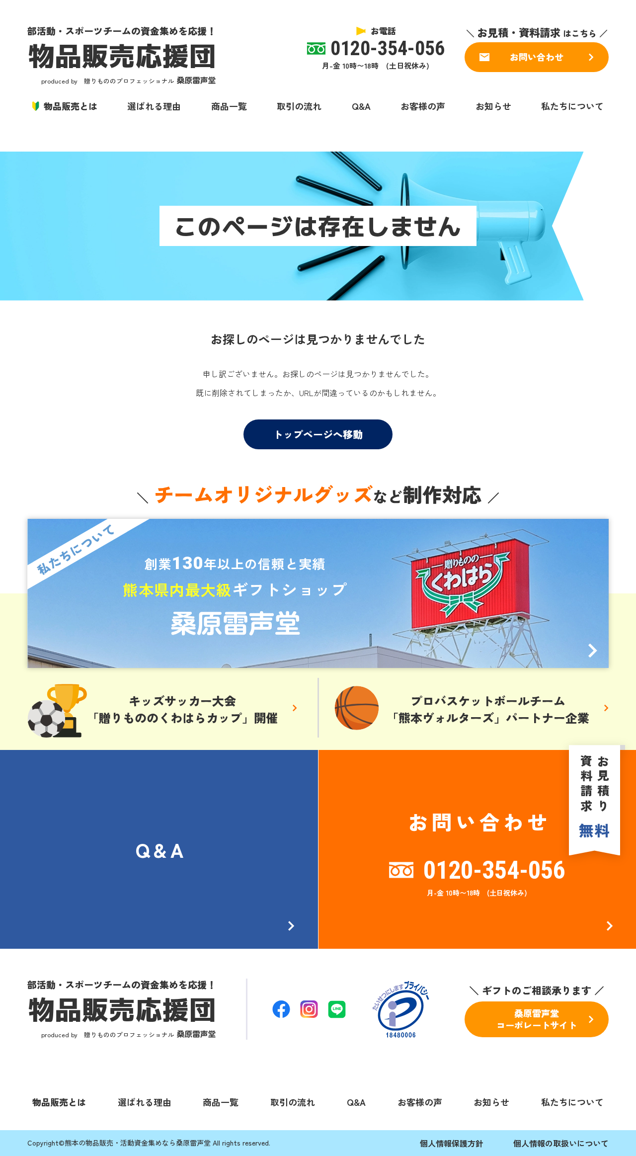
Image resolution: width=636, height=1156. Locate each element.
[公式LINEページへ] (337, 1009)
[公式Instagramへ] (309, 1009)
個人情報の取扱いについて (561, 1143)
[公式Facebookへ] (281, 1009)
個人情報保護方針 (451, 1143)
